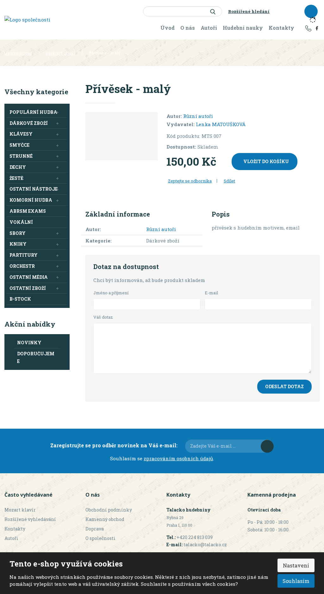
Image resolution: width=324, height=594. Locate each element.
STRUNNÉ (21, 156)
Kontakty (281, 27)
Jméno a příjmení (110, 293)
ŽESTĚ (16, 178)
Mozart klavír (20, 510)
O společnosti (100, 538)
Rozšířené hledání (249, 11)
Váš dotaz (103, 317)
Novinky (29, 343)
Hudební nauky (243, 27)
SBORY (17, 233)
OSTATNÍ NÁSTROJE (33, 189)
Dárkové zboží (28, 123)
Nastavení (296, 565)
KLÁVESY (21, 134)
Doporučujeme (35, 357)
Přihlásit (267, 446)
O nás (187, 27)
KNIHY (18, 244)
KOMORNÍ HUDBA (30, 200)
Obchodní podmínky (108, 510)
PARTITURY (23, 255)
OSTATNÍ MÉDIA (28, 277)
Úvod (167, 27)
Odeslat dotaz (284, 386)
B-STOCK (20, 299)
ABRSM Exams (27, 211)
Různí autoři (198, 116)
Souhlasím (296, 581)
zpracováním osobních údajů (178, 458)
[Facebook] (317, 27)
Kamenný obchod (104, 519)
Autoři (209, 27)
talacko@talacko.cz (205, 545)
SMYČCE (19, 145)
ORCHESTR (22, 266)
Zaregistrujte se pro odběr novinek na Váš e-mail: (114, 445)
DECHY (17, 167)
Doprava (94, 529)
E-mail (211, 293)
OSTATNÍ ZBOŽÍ (27, 288)
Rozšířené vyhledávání (30, 519)
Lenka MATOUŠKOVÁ (221, 124)
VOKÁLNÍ (21, 222)
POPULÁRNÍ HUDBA (33, 112)
